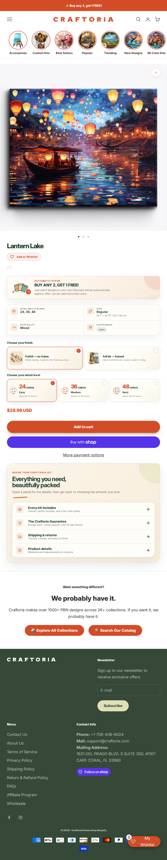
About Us (15, 743)
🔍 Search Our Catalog (115, 630)
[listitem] (18, 43)
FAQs (11, 786)
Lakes (102, 329)
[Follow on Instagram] (20, 817)
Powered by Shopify (95, 830)
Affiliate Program (22, 795)
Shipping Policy (21, 769)
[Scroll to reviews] (9, 267)
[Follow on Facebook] (9, 817)
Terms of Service (22, 752)
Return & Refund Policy (27, 777)
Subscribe (113, 706)
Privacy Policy (19, 760)
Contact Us (17, 734)
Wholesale (16, 803)
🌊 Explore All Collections (54, 630)
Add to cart (83, 427)
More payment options (83, 455)
